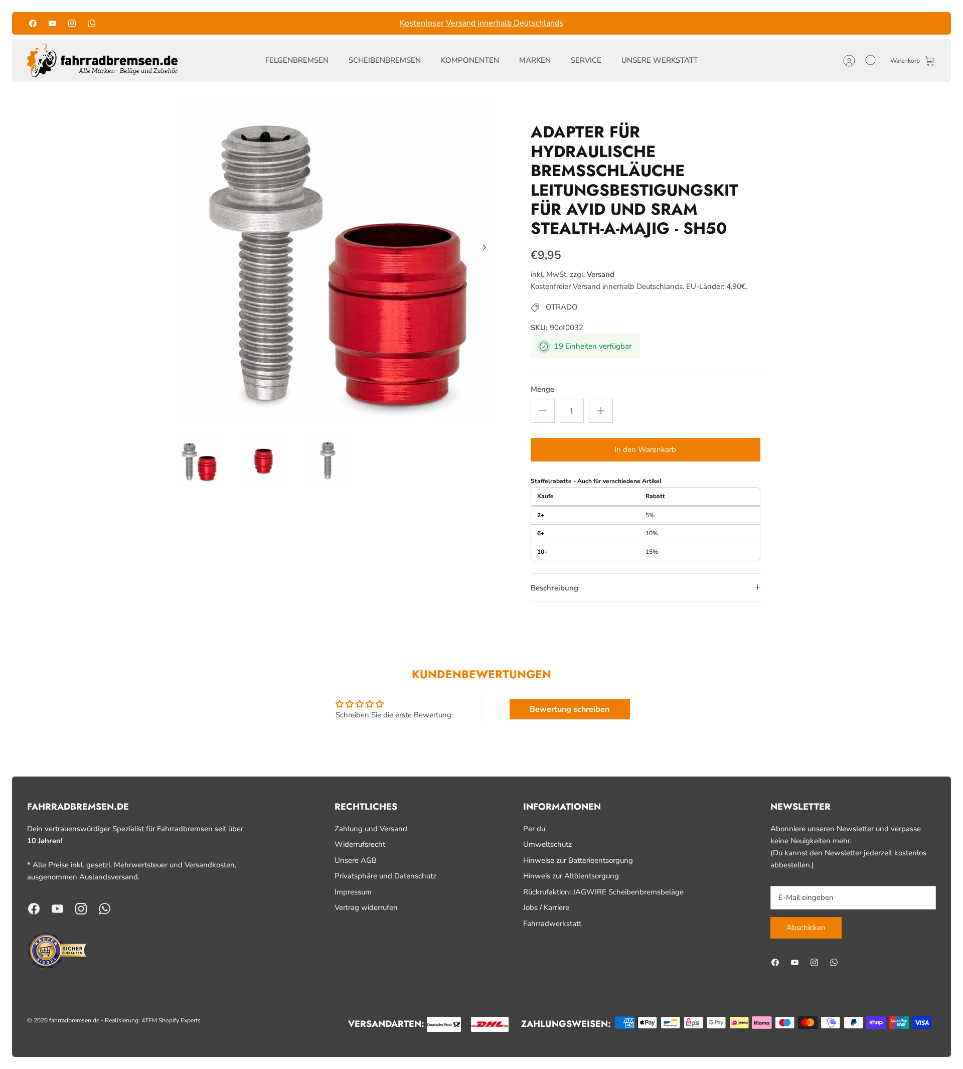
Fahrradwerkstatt (552, 924)
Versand (600, 274)
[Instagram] (72, 23)
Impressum (353, 892)
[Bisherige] (351, 23)
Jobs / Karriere (546, 907)
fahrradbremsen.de (74, 1020)
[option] (337, 258)
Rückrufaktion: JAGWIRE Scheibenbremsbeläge (603, 892)
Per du (534, 829)
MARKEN (535, 60)
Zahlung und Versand (371, 829)
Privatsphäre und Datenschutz (385, 876)
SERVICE (586, 60)
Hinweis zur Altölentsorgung (571, 876)
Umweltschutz (547, 844)
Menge (542, 389)
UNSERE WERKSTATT (659, 60)
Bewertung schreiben (569, 709)
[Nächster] (611, 23)
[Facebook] (33, 23)
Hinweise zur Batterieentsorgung (578, 860)
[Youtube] (52, 23)
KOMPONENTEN (470, 60)
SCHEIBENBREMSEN (385, 60)
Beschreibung (554, 588)
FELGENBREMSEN (297, 60)
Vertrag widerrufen (366, 907)
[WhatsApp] (91, 23)
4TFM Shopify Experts (171, 1020)
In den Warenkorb (645, 449)
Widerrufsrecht (360, 844)
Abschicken (806, 928)
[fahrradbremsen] (102, 61)
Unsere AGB (356, 860)
